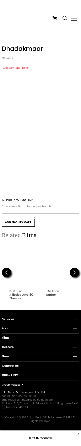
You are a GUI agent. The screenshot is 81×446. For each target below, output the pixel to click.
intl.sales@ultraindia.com (37, 399)
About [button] (6, 328)
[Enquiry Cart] (54, 18)
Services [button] (8, 319)
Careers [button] (8, 347)
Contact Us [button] (10, 366)
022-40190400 (26, 396)
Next (74, 272)
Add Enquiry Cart (18, 222)
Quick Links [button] (10, 375)
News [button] (6, 356)
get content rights (16, 68)
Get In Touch (40, 438)
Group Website (11, 384)
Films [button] (6, 338)
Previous (6, 272)
